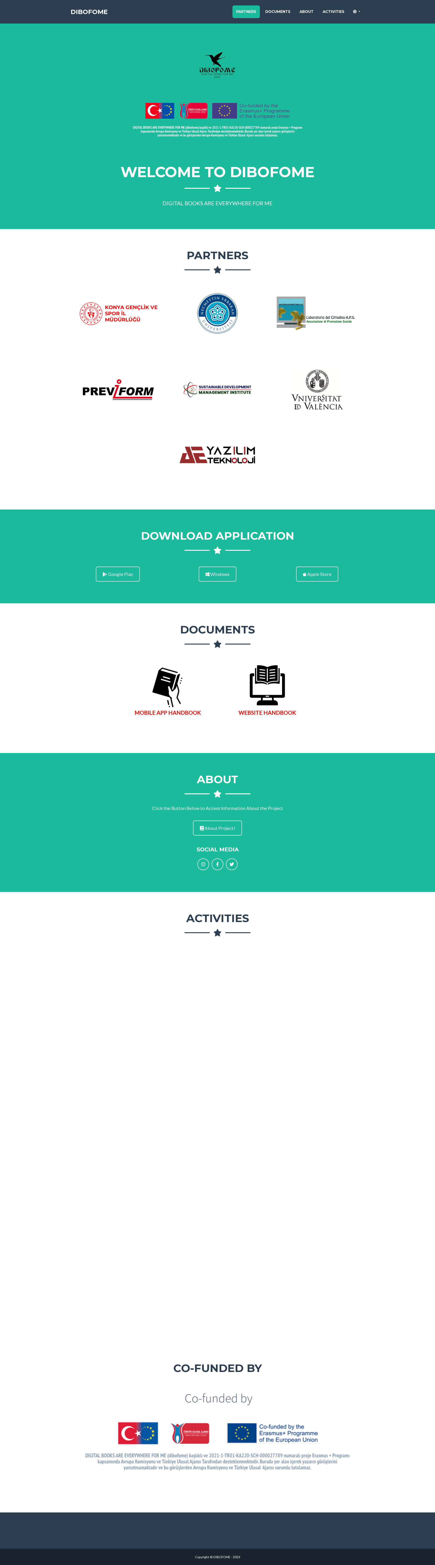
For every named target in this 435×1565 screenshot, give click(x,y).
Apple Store (318, 574)
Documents (277, 12)
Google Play (120, 574)
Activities (333, 12)
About (307, 12)
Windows (219, 574)
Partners (246, 12)
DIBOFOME (89, 12)
